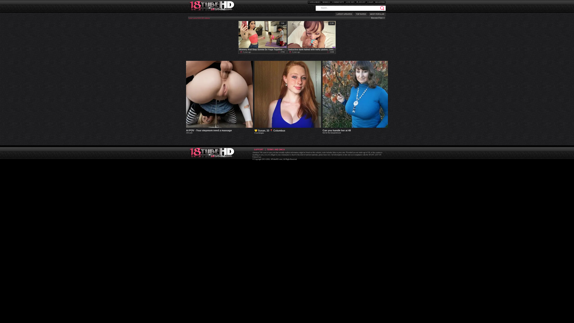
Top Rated (361, 14)
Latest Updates (344, 14)
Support (258, 149)
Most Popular (377, 14)
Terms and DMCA (276, 149)
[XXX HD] (212, 12)
